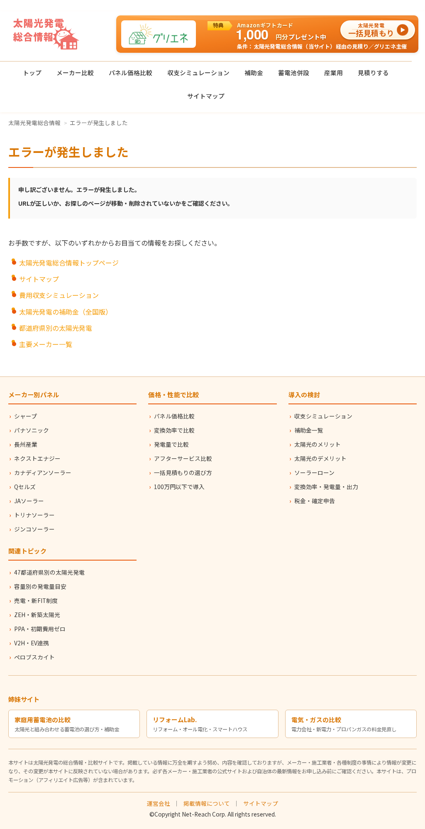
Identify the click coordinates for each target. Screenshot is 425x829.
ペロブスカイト (34, 657)
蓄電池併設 (293, 72)
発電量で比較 (171, 444)
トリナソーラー (34, 515)
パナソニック (31, 430)
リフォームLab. (175, 719)
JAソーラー (29, 501)
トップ (32, 72)
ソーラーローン (314, 472)
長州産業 (25, 444)
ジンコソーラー (34, 529)
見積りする (373, 72)
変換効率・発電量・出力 (326, 486)
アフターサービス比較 (183, 458)
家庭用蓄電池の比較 (43, 719)
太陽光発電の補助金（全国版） (65, 312)
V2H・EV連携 (31, 643)
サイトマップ (206, 95)
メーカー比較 (75, 72)
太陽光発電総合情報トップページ (69, 263)
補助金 (253, 72)
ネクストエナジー (37, 458)
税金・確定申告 (314, 501)
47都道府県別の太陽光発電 (49, 572)
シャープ (25, 416)
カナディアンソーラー (42, 472)
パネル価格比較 (130, 72)
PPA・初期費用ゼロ (40, 629)
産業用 (333, 72)
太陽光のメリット (317, 444)
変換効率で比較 (174, 430)
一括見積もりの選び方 (183, 472)
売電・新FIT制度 (36, 600)
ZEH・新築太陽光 (37, 614)
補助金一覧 (308, 430)
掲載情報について (206, 803)
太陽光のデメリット (320, 458)
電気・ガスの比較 (316, 719)
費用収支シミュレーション (59, 295)
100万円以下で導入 (179, 486)
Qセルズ (25, 486)
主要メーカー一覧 (45, 344)
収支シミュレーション (198, 72)
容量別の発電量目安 (40, 586)
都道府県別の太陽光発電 (55, 328)
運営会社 (158, 803)
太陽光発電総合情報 (34, 122)
